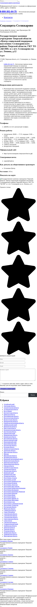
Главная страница (5, 21)
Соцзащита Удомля (6, 548)
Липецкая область (9, 450)
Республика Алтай (10, 479)
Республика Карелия (10, 493)
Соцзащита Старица (6, 561)
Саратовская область (10, 514)
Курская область (9, 447)
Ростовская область (10, 507)
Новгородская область (11, 462)
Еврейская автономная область (14, 423)
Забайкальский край (10, 425)
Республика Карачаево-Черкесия (14, 491)
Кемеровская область (10, 435)
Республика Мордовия (11, 500)
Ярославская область (10, 536)
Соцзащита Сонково (6, 575)
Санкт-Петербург (9, 512)
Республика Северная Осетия (13, 503)
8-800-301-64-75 (8, 11)
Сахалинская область (10, 517)
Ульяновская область (10, 534)
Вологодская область (10, 419)
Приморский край (10, 474)
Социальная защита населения (10, 3)
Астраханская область (11, 409)
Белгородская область (11, 413)
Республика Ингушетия (11, 486)
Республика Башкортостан (12, 481)
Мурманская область (10, 457)
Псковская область (10, 476)
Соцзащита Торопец (6, 555)
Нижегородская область (11, 461)
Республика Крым (10, 497)
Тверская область (9, 527)
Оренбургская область (11, 467)
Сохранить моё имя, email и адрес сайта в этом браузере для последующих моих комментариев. (16, 384)
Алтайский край (9, 404)
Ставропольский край (11, 524)
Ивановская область (10, 426)
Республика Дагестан (11, 485)
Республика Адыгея (10, 478)
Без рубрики (8, 411)
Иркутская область (10, 428)
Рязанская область (9, 509)
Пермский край (9, 473)
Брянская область (9, 414)
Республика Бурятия (10, 483)
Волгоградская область (11, 418)
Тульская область (9, 531)
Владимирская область (11, 416)
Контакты (8, 17)
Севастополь (8, 520)
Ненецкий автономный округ (13, 459)
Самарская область (10, 510)
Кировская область (10, 437)
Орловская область (10, 469)
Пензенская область (10, 471)
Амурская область (9, 406)
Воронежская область (11, 421)
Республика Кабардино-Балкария (14, 488)
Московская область (10, 455)
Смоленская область (10, 522)
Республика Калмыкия (11, 490)
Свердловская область (11, 519)
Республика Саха (9, 502)
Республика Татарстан (11, 505)
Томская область (9, 529)
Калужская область (10, 431)
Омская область (9, 466)
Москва (6, 454)
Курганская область (10, 445)
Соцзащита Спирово (6, 568)
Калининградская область (12, 430)
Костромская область (10, 438)
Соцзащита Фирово (6, 541)
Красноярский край (10, 442)
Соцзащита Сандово (6, 582)
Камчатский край (9, 433)
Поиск (2, 392)
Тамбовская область (10, 526)
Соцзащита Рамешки (6, 589)
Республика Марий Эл (11, 498)
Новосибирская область (11, 464)
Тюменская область (10, 532)
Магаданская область (10, 452)
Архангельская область (11, 408)
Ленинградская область (11, 449)
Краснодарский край (10, 440)
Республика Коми (9, 495)
